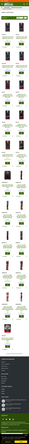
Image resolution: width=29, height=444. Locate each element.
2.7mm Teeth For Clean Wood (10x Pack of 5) (21, 37)
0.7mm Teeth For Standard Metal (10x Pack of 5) (7, 126)
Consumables (7, 7)
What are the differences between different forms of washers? (16, 399)
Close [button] (26, 435)
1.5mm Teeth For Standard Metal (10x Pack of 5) (21, 96)
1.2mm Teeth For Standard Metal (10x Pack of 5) (21, 156)
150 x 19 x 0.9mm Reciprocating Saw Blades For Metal (21, 216)
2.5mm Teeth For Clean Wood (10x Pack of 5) (7, 66)
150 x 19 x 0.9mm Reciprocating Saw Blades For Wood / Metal (21, 277)
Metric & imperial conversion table (13, 404)
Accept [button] (21, 441)
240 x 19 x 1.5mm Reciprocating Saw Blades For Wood (7, 246)
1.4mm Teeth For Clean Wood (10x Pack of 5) (7, 37)
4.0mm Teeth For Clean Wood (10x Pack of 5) (21, 66)
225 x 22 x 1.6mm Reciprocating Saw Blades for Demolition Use (21, 308)
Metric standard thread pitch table (13, 408)
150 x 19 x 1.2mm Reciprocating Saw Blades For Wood (21, 246)
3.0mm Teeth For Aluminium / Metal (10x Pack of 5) (21, 126)
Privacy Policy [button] (17, 438)
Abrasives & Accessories (16, 7)
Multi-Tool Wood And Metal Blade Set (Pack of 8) (7, 186)
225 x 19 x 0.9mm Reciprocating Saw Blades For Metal (21, 186)
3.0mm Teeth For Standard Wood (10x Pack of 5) (7, 96)
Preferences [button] (8, 441)
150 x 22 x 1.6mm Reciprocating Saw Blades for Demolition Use (7, 308)
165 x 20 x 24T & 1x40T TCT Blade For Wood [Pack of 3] (7, 339)
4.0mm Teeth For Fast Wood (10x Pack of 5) (7, 155)
